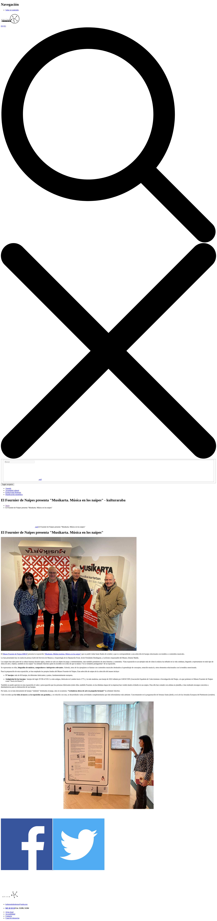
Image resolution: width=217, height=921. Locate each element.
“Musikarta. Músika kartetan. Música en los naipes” (62, 654)
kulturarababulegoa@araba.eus (16, 904)
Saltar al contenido (12, 10)
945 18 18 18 (10, 908)
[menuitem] (8, 488)
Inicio (7, 506)
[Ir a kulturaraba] (10, 24)
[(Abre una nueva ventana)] (27, 869)
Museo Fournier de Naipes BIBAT (15, 654)
